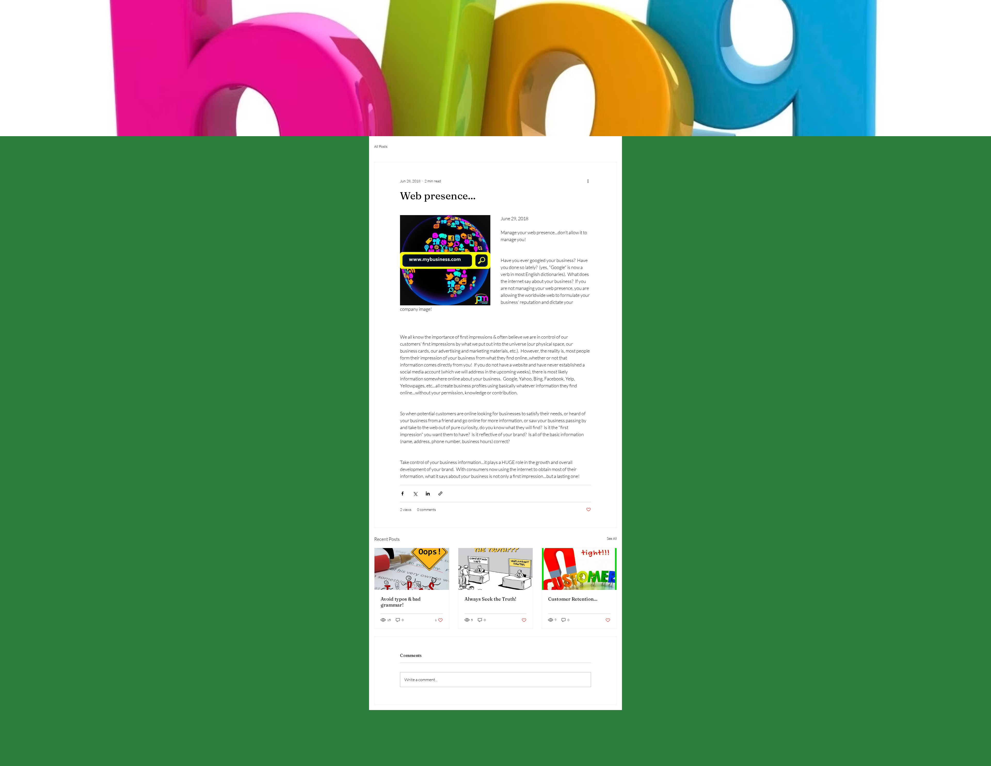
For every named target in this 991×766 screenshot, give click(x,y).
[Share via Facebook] (402, 493)
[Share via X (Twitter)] (415, 493)
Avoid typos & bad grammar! (401, 602)
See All (612, 538)
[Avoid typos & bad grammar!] (411, 569)
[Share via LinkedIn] (427, 493)
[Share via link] (440, 493)
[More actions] (588, 181)
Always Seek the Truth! (490, 599)
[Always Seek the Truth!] (495, 569)
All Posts (380, 146)
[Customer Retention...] (579, 569)
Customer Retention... (572, 599)
